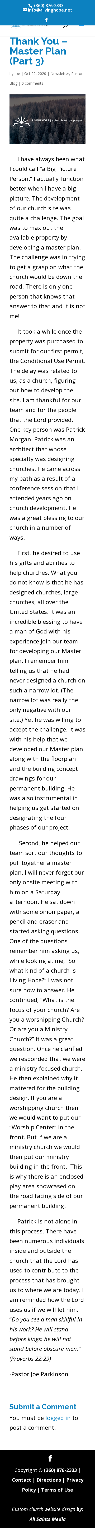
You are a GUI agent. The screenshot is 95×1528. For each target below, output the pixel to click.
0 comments (32, 83)
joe (17, 73)
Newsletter (59, 73)
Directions (48, 1480)
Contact (21, 1480)
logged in (58, 1418)
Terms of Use (57, 1490)
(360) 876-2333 (60, 1470)
